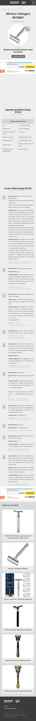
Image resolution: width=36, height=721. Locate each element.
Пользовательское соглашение (11, 714)
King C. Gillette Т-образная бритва (18, 599)
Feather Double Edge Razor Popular (18, 630)
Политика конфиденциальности (14, 715)
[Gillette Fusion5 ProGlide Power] (18, 646)
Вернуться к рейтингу (18, 56)
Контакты (22, 712)
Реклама (6, 706)
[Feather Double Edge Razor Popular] (18, 616)
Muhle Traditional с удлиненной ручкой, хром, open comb (18, 537)
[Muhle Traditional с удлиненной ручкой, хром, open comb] (18, 522)
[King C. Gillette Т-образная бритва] (18, 585)
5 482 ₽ (21, 67)
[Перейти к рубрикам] (3, 3)
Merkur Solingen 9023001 (18, 568)
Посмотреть (30, 67)
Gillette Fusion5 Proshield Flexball (18, 691)
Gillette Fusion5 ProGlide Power (18, 660)
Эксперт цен (18, 2)
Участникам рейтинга (10, 708)
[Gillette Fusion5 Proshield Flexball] (18, 677)
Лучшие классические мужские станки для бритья (18, 51)
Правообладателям (12, 717)
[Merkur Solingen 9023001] (18, 554)
